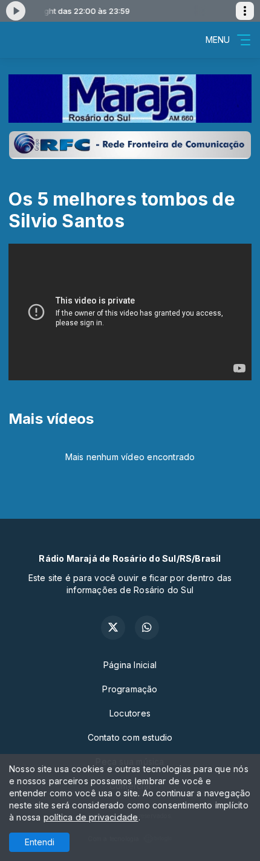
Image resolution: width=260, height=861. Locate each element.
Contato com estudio (130, 737)
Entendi (39, 842)
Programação (129, 689)
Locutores (130, 713)
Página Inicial (130, 665)
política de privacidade (91, 817)
